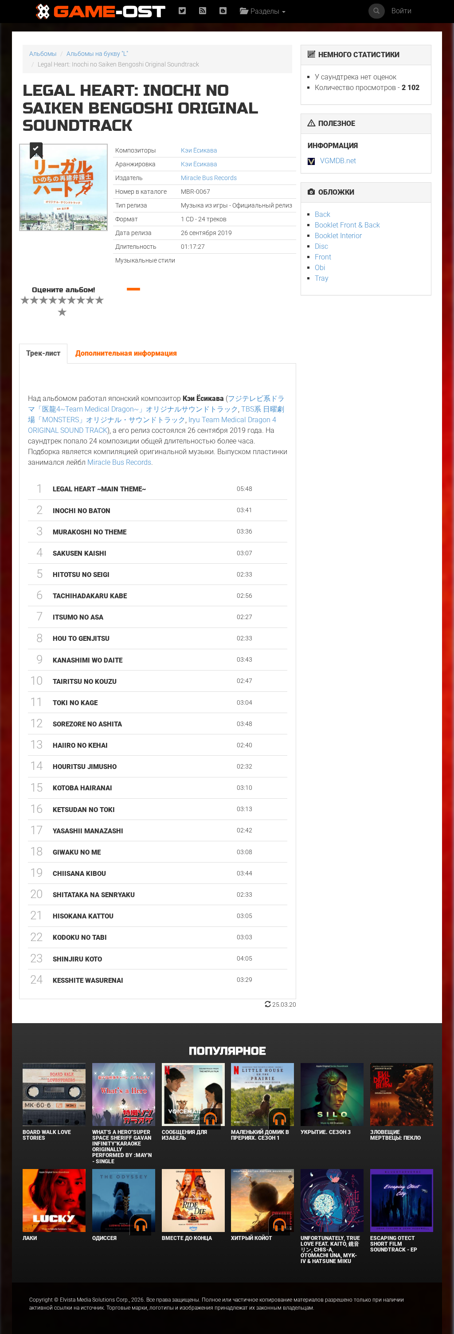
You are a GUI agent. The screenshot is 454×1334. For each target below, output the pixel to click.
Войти (401, 11)
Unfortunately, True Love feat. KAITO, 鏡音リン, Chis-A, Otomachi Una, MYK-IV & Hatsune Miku (330, 1250)
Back (322, 214)
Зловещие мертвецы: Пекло (395, 1135)
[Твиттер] (182, 11)
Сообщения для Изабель (184, 1135)
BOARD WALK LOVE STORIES (47, 1135)
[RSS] (202, 11)
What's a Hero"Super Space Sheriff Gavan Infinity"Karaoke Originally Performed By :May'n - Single (122, 1147)
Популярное (227, 1051)
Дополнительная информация (126, 353)
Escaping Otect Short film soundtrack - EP (393, 1244)
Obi (320, 267)
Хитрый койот (251, 1238)
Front (323, 257)
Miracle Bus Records (209, 177)
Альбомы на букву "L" (97, 53)
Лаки (30, 1238)
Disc (321, 246)
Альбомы (43, 53)
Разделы (264, 11)
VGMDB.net (338, 161)
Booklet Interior (338, 235)
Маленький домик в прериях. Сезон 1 (260, 1135)
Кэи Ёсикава (199, 150)
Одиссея (104, 1238)
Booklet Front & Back (347, 225)
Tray (322, 278)
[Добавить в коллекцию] (35, 150)
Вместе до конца (187, 1238)
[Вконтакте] (223, 11)
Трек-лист (43, 353)
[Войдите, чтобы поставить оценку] (25, 301)
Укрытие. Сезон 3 (326, 1132)
